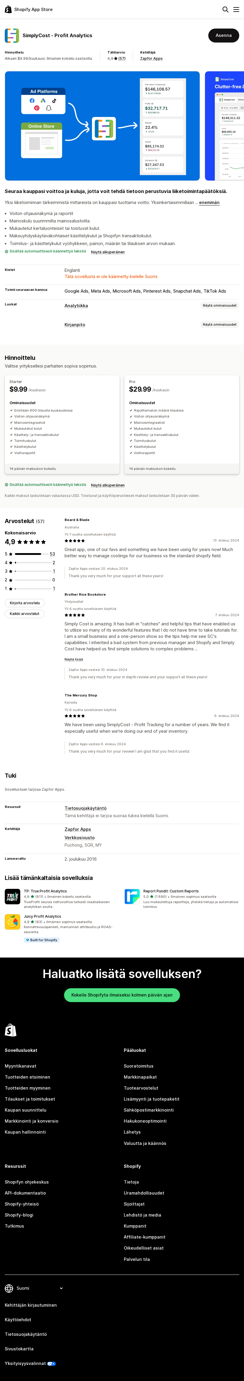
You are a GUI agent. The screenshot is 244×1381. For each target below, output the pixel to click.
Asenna (224, 35)
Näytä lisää (74, 659)
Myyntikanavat (20, 1066)
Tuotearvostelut (141, 1088)
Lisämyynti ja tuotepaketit (151, 1099)
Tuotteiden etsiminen (27, 1077)
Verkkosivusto (80, 837)
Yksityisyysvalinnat (25, 1363)
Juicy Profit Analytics (42, 916)
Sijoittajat (134, 1204)
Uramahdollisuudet (144, 1193)
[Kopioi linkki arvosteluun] (93, 520)
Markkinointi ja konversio (31, 1121)
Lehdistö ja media (142, 1215)
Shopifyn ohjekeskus (27, 1182)
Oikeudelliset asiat (144, 1248)
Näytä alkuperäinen (108, 252)
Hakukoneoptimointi (145, 1121)
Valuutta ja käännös (145, 1143)
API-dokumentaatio (25, 1193)
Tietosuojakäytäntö (86, 808)
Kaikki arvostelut (24, 613)
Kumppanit (135, 1226)
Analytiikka (76, 305)
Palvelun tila (137, 1259)
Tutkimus (14, 1226)
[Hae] (226, 9)
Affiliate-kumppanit (144, 1237)
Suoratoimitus (139, 1066)
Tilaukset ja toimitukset (30, 1099)
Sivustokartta (19, 1349)
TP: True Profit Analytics (45, 891)
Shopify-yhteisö (22, 1204)
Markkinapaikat (140, 1077)
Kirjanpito (75, 324)
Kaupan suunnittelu (25, 1110)
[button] (62, 899)
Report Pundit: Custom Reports (171, 891)
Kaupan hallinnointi (25, 1132)
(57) (122, 58)
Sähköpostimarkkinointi (149, 1110)
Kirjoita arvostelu (25, 603)
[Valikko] (236, 9)
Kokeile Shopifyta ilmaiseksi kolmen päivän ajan (122, 995)
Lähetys (132, 1132)
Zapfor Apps (151, 58)
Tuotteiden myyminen (28, 1088)
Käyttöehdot (18, 1319)
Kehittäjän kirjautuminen (31, 1305)
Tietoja (131, 1182)
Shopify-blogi (19, 1215)
